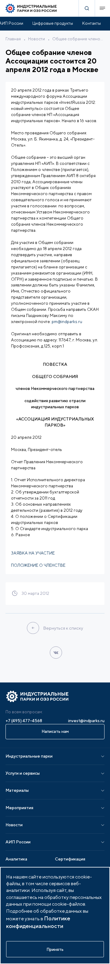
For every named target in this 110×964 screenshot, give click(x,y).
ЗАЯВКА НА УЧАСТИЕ (33, 553)
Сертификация (70, 859)
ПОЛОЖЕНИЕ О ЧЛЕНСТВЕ (38, 565)
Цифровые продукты (52, 23)
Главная (13, 38)
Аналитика (16, 859)
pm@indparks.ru (67, 321)
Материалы (17, 790)
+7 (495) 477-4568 (24, 720)
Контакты (91, 23)
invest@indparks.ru (86, 720)
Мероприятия (19, 807)
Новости (36, 38)
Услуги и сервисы (23, 773)
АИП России (18, 841)
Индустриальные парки (29, 756)
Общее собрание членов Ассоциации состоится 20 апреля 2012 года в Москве (78, 38)
